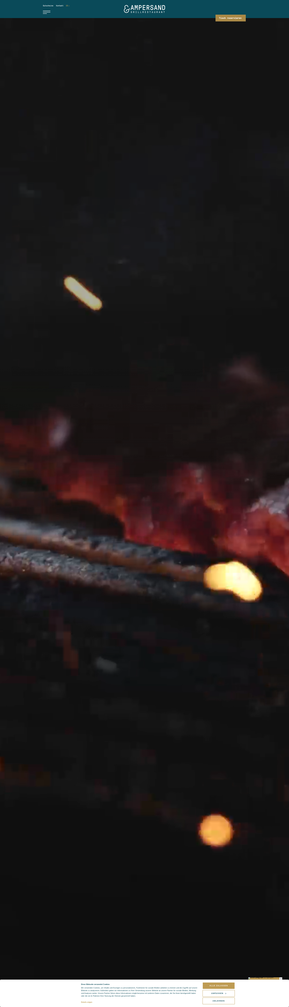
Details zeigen (86, 1002)
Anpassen (217, 993)
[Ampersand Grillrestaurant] (144, 9)
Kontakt (60, 6)
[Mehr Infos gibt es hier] (265, 978)
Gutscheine (48, 6)
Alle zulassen (219, 986)
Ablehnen (219, 1001)
